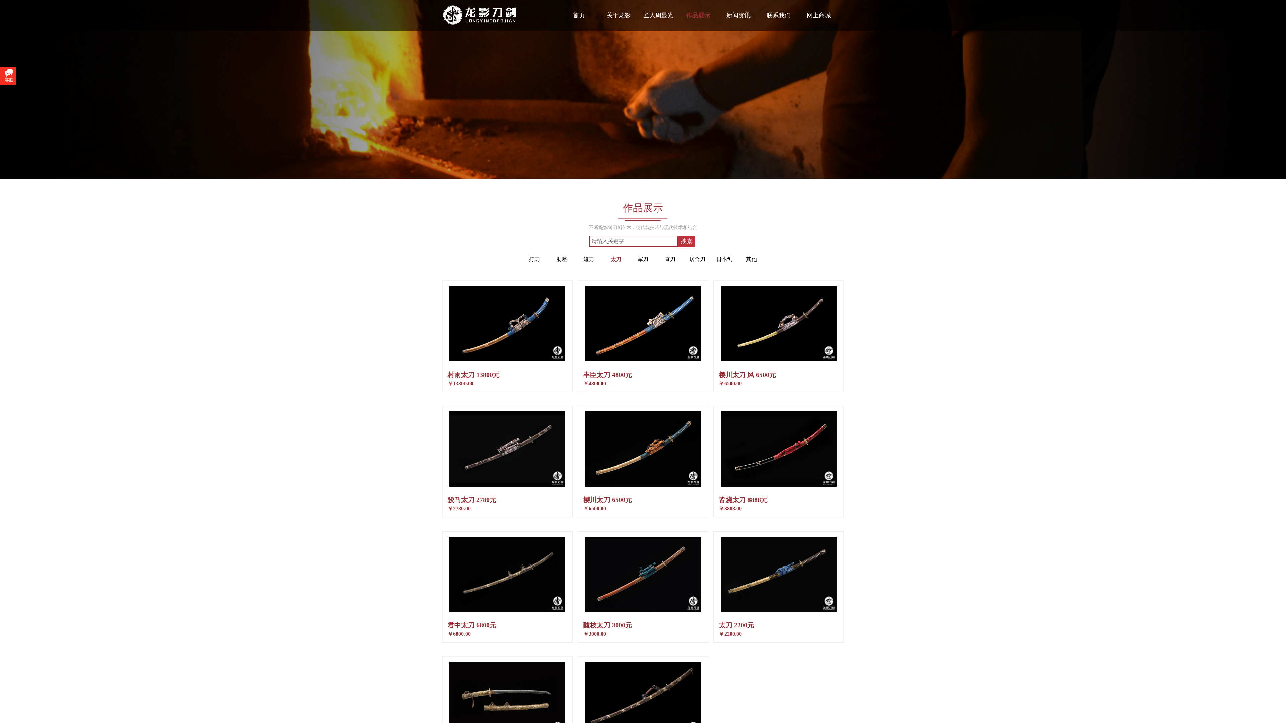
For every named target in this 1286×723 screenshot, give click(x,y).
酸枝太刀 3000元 (607, 625)
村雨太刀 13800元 (474, 374)
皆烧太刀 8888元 (743, 499)
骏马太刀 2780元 (472, 499)
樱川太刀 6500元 (607, 499)
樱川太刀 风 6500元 (747, 374)
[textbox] (633, 241)
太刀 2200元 (736, 625)
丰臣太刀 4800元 (607, 374)
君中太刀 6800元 (472, 625)
